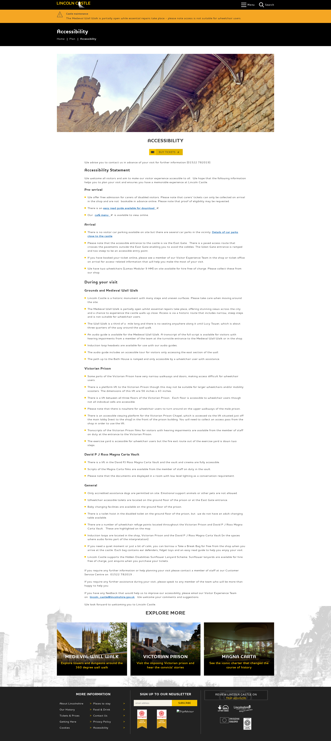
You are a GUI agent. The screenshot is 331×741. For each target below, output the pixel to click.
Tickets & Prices (69, 715)
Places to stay (102, 703)
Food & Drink (101, 709)
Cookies (65, 727)
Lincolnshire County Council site (243, 709)
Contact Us (100, 715)
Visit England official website (247, 723)
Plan (72, 38)
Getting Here (68, 721)
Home (61, 38)
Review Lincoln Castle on (236, 696)
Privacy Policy (102, 721)
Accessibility (100, 727)
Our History (67, 709)
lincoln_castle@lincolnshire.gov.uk (112, 597)
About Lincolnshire (71, 703)
